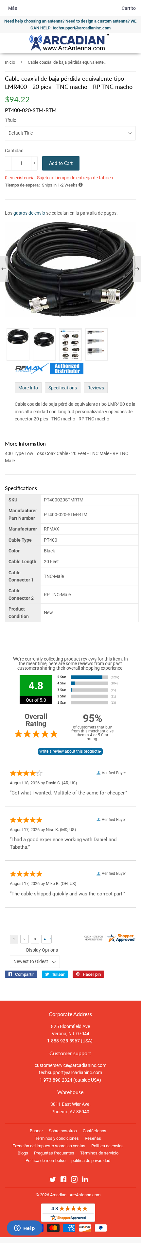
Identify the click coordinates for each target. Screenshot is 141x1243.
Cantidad (14, 150)
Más (12, 8)
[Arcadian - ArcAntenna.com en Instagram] (74, 1180)
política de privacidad (90, 1160)
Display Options (42, 950)
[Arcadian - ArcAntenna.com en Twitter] (52, 1180)
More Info (28, 387)
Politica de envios (107, 1145)
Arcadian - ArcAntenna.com (75, 1194)
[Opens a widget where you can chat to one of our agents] (25, 1228)
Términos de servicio (99, 1153)
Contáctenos (94, 1130)
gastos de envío (29, 213)
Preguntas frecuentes (54, 1153)
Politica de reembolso (45, 1160)
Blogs (23, 1153)
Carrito (129, 8)
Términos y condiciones (57, 1138)
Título (10, 120)
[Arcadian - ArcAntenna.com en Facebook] (63, 1180)
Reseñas (93, 1138)
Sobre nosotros (63, 1130)
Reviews (95, 387)
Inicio (10, 62)
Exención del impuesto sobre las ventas (48, 1145)
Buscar (36, 1130)
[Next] (134, 269)
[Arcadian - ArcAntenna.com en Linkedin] (85, 1180)
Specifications (62, 387)
